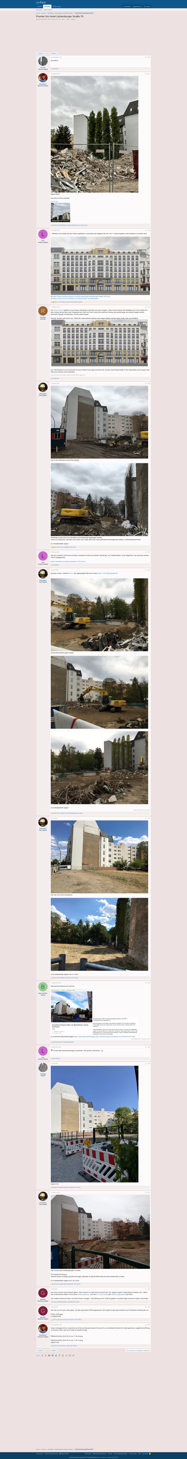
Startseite (145, 1454)
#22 (149, 570)
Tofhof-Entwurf (59, 310)
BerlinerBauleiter (42, 19)
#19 (149, 307)
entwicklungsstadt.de (118, 1294)
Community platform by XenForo (84, 1457)
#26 (149, 1063)
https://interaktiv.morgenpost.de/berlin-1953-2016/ (68, 561)
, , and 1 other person (70, 225)
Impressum (39, 1454)
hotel (68, 19)
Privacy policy (133, 1454)
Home (39, 6)
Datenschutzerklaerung (51, 1454)
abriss (63, 19)
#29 (149, 1307)
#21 (149, 552)
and (63, 1042)
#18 (149, 230)
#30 (149, 1325)
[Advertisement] (93, 36)
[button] (62, 6)
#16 (149, 57)
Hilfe (139, 1454)
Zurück (40, 53)
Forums (47, 6)
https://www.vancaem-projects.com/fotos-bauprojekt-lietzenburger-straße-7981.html (81, 296)
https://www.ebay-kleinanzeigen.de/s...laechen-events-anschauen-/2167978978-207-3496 (104, 1036)
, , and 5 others (67, 1319)
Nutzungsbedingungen (120, 1454)
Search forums (48, 10)
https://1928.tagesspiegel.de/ (108, 573)
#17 (149, 74)
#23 (149, 818)
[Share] (146, 57)
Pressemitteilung (83, 1294)
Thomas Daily (103, 1294)
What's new (57, 6)
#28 (149, 1289)
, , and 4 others (68, 302)
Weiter (54, 53)
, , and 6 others (65, 547)
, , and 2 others (68, 813)
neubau (73, 19)
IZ (97, 1294)
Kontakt (110, 1454)
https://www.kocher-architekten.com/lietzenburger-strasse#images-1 (76, 298)
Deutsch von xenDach (109, 1457)
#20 (149, 383)
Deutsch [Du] (65, 1454)
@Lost (71, 573)
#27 (149, 1192)
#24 (149, 983)
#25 (149, 1047)
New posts (39, 10)
